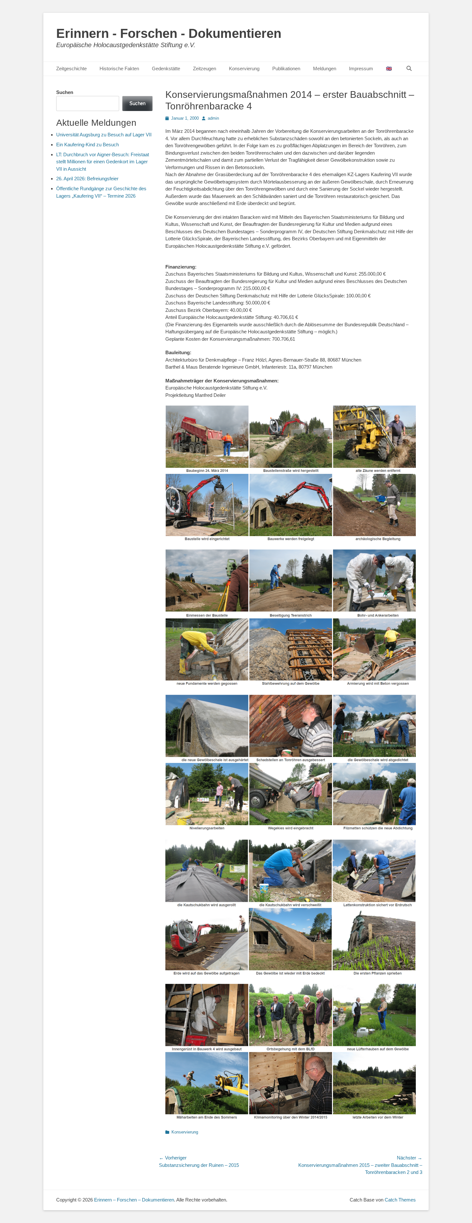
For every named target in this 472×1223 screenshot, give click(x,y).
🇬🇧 (389, 68)
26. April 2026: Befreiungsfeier (87, 178)
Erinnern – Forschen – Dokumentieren (134, 1199)
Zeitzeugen (204, 68)
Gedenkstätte (166, 68)
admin (213, 118)
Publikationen (286, 68)
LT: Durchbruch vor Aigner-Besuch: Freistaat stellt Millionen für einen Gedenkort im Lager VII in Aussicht (102, 162)
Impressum (361, 68)
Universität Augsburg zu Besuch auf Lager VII (104, 134)
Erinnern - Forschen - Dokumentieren (168, 33)
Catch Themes (400, 1199)
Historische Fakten (119, 68)
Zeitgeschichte (71, 68)
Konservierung (244, 68)
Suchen (64, 92)
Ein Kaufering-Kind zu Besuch (87, 144)
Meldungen (324, 68)
